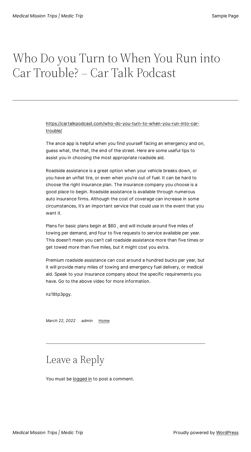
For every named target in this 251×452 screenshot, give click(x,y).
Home (104, 320)
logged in (82, 378)
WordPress (227, 432)
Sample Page (225, 15)
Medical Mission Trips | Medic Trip (48, 15)
